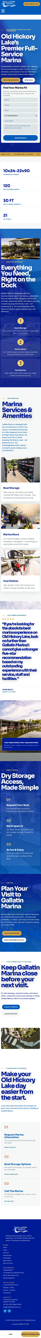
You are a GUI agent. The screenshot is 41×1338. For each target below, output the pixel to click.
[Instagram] (9, 1311)
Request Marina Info (30, 1334)
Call (11, 1334)
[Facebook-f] (5, 1311)
